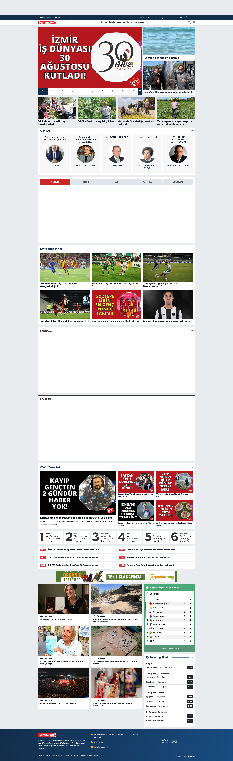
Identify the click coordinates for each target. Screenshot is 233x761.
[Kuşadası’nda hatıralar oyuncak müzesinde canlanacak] (116, 683)
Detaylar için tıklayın (170, 648)
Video (60, 17)
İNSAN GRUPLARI (147, 137)
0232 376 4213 (100, 742)
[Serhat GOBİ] (116, 154)
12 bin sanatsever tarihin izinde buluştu (58, 703)
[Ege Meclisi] (47, 23)
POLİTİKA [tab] (147, 182)
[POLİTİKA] (192, 399)
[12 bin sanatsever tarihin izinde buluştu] (63, 683)
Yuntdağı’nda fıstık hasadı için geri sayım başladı (151, 565)
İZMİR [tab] (86, 182)
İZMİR (112, 23)
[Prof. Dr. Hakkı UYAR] (86, 154)
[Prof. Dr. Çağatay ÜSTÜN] (178, 154)
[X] (167, 741)
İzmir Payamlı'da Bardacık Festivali (132, 538)
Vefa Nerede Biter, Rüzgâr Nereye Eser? (55, 138)
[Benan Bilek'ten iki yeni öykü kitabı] (63, 599)
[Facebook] (163, 741)
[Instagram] (172, 741)
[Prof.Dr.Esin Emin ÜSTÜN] (147, 154)
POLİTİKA (127, 23)
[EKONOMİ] (192, 331)
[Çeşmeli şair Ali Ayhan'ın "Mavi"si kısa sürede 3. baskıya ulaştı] (63, 641)
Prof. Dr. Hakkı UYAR (85, 166)
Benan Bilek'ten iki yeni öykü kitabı (56, 619)
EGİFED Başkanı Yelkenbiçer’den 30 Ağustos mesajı (73, 565)
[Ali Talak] (55, 154)
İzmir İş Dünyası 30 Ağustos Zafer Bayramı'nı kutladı (73, 550)
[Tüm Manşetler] (192, 467)
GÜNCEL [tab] (55, 182)
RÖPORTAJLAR (92, 755)
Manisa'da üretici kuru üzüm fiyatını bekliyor (148, 557)
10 (132, 91)
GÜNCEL (103, 23)
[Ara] (189, 22)
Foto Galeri (46, 17)
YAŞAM (83, 755)
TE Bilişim (191, 756)
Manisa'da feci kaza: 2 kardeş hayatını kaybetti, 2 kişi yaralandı (80, 538)
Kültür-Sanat (46, 617)
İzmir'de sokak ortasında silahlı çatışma (53, 538)
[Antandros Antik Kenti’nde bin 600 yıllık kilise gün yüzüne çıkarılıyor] (116, 599)
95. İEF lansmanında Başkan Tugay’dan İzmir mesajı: (73, 557)
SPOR (76, 755)
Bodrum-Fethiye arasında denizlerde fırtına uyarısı (152, 550)
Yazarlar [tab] (45, 131)
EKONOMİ (139, 23)
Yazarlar (72, 17)
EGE (119, 23)
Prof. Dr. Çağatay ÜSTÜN (178, 166)
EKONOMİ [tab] (178, 182)
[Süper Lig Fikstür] (192, 657)
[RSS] (176, 741)
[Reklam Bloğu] (116, 576)
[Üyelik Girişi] (193, 17)
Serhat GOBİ (116, 166)
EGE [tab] (117, 182)
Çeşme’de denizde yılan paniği (159, 538)
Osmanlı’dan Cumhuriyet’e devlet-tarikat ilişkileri (86, 140)
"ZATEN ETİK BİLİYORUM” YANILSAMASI (178, 140)
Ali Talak (54, 166)
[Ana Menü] (194, 22)
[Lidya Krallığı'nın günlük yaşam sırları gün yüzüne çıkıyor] (116, 641)
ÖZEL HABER (105, 533)
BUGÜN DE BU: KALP (116, 137)
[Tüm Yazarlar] (192, 131)
